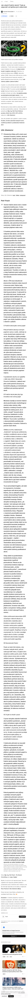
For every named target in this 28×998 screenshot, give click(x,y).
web (14, 195)
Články (11, 1)
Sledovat (23, 916)
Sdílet (12, 16)
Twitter (17, 195)
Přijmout (11, 996)
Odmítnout (4, 996)
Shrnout (5, 16)
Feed (6, 1)
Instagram (22, 195)
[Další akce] (25, 957)
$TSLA (16, 73)
